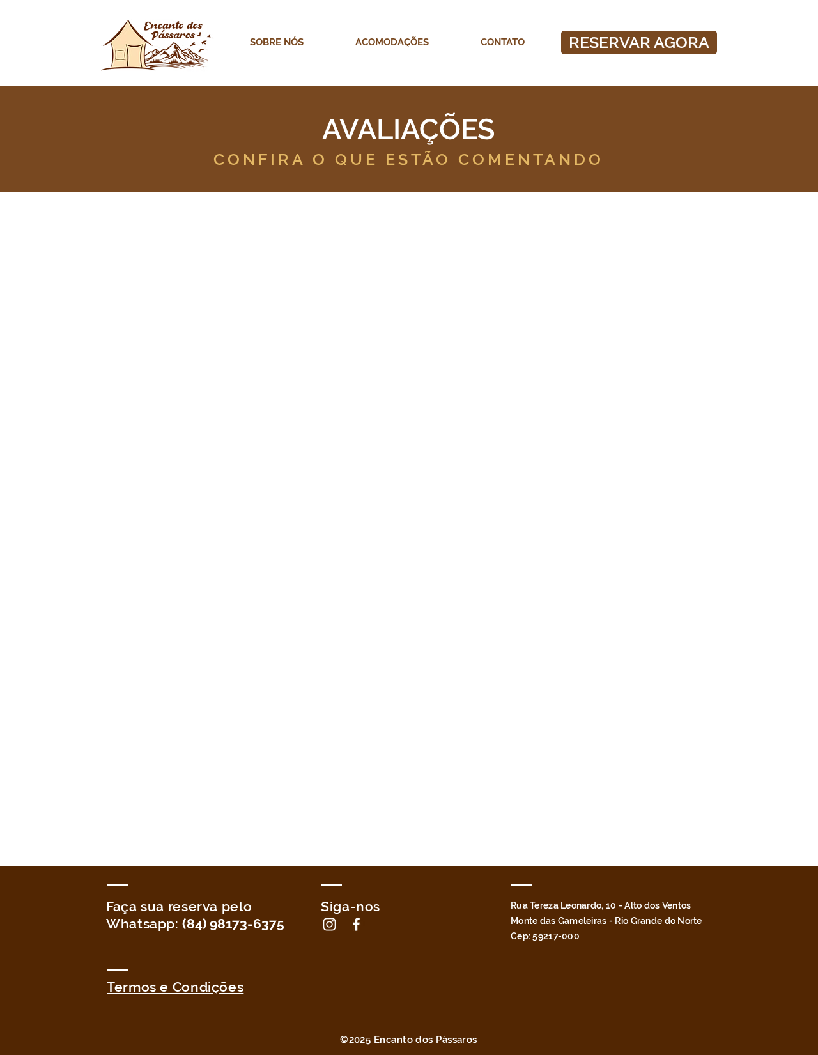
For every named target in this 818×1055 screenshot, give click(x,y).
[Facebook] (356, 924)
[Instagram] (329, 924)
